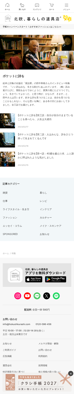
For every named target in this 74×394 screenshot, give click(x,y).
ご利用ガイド (9, 349)
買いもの (22, 9)
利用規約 (42, 356)
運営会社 (7, 365)
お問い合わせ (45, 349)
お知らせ (7, 343)
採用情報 (42, 365)
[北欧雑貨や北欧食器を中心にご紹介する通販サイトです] (37, 18)
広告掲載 (7, 356)
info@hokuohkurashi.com (16, 324)
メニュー (66, 9)
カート (51, 9)
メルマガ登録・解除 (48, 343)
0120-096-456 (43, 324)
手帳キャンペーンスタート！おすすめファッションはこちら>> (32, 26)
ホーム (7, 9)
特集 (14, 253)
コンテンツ (37, 9)
